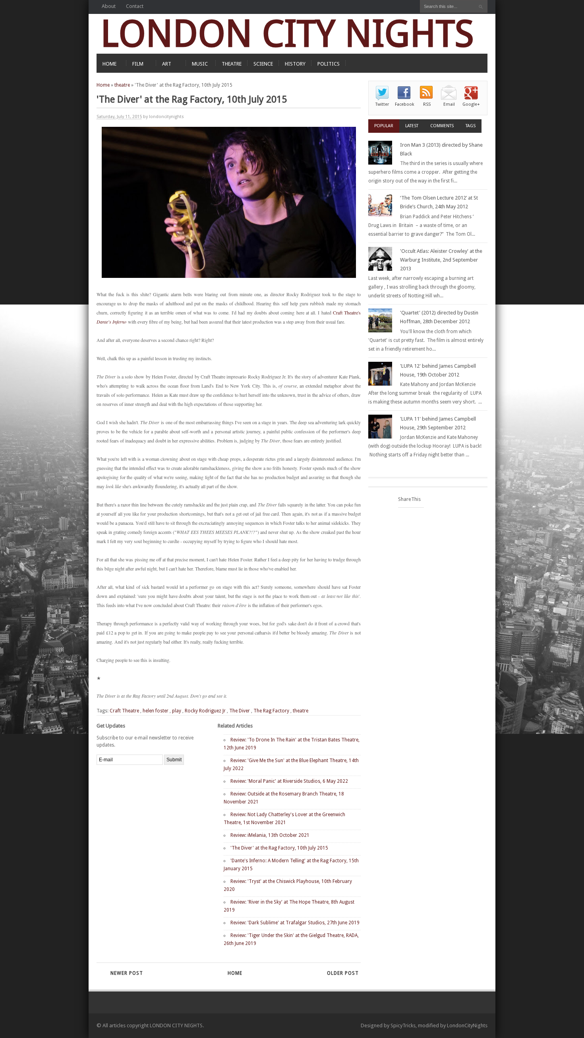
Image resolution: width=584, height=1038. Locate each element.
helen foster (155, 711)
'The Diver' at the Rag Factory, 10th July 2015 (279, 848)
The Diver (239, 711)
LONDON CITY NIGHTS (287, 33)
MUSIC (200, 64)
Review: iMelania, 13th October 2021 (269, 835)
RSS (427, 104)
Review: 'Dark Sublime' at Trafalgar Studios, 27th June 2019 (295, 922)
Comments (442, 125)
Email (449, 104)
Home (103, 85)
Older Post (343, 973)
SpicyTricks (403, 1025)
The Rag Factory (271, 711)
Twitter (382, 104)
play (176, 711)
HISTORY (295, 64)
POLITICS (328, 64)
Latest (411, 125)
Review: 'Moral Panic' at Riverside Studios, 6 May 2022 (289, 781)
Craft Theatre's (347, 312)
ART (166, 64)
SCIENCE (263, 64)
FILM (137, 64)
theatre (122, 85)
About (109, 6)
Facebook (404, 104)
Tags (471, 125)
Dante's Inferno (111, 321)
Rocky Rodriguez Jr (205, 711)
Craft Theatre (124, 711)
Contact (134, 6)
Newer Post (126, 973)
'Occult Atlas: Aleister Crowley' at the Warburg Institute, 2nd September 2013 (441, 260)
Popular (383, 125)
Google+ (471, 104)
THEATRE (232, 64)
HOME (109, 64)
